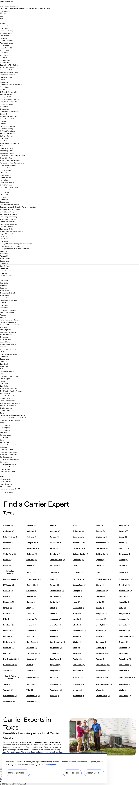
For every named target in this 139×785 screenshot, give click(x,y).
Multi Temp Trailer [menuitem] (6, 150)
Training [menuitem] (3, 369)
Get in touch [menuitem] (4, 236)
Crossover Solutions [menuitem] (7, 70)
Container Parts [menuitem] (5, 175)
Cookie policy (50, 764)
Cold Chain (4, 141)
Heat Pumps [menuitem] (4, 35)
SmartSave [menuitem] (4, 337)
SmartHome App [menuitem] (6, 334)
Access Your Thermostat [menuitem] (8, 349)
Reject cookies (72, 772)
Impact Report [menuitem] (5, 447)
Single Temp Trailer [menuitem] (7, 148)
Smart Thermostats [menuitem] (7, 67)
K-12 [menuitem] (1, 278)
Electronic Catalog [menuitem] (6, 128)
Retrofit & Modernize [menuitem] (7, 221)
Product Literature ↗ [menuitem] (7, 398)
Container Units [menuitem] (5, 168)
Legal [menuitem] (2, 373)
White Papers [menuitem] (4, 366)
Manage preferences (18, 772)
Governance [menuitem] (4, 462)
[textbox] (34, 749)
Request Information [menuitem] (7, 234)
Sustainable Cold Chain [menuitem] (8, 452)
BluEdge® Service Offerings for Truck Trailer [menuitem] (16, 243)
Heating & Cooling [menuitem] (6, 31)
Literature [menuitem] (3, 361)
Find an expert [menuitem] (5, 378)
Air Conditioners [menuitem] (5, 33)
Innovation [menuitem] (3, 432)
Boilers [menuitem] (2, 79)
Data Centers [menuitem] (4, 266)
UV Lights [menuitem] (3, 57)
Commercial (4, 84)
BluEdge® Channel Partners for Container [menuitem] (14, 248)
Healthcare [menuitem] (4, 268)
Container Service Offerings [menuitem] (10, 246)
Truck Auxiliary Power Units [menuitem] (10, 160)
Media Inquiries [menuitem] (5, 486)
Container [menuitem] (3, 288)
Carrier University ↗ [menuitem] (7, 371)
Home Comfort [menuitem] (5, 258)
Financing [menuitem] (3, 317)
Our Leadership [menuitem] (5, 435)
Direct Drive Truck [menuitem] (6, 158)
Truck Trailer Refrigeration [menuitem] (9, 143)
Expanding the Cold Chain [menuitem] (9, 300)
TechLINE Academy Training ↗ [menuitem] (11, 403)
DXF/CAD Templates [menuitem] (7, 131)
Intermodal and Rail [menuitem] (7, 153)
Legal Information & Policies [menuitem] (10, 376)
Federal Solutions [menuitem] (6, 275)
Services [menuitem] (3, 197)
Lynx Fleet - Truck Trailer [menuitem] (9, 187)
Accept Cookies (93, 772)
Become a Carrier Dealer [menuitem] (8, 354)
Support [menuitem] (3, 302)
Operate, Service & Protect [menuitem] (9, 204)
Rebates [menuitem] (3, 315)
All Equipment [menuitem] (5, 87)
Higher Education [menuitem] (6, 271)
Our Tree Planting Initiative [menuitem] (9, 459)
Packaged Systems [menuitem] (7, 43)
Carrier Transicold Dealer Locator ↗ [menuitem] (12, 415)
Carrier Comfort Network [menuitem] (8, 119)
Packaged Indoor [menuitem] (6, 94)
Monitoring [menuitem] (4, 180)
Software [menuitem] (3, 123)
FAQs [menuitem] (2, 351)
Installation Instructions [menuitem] (8, 396)
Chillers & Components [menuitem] (8, 92)
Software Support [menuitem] (6, 136)
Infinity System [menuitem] (5, 329)
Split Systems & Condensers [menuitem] (10, 99)
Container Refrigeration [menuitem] (8, 165)
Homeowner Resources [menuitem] (8, 310)
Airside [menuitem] (2, 89)
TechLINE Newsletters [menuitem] (8, 405)
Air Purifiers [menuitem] (4, 50)
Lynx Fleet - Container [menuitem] (8, 190)
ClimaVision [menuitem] (4, 114)
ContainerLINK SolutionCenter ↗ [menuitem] (11, 420)
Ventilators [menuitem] (4, 55)
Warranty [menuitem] (3, 347)
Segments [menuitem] (3, 285)
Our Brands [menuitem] (4, 437)
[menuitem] (4, 26)
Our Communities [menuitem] (6, 457)
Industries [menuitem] (3, 251)
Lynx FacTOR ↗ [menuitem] (5, 192)
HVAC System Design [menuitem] (7, 126)
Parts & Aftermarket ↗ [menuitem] (8, 104)
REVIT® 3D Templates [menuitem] (8, 133)
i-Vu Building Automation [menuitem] (9, 116)
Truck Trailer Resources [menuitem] (8, 388)
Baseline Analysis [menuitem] (6, 229)
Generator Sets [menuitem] (5, 170)
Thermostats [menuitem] (4, 109)
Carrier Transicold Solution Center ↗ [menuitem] (13, 418)
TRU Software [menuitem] (5, 393)
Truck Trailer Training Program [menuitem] (11, 391)
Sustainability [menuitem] (5, 298)
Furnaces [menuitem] (3, 38)
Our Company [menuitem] (5, 430)
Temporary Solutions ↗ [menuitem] (8, 219)
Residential (4, 28)
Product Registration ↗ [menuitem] (8, 344)
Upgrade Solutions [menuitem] (6, 226)
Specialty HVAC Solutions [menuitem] (9, 65)
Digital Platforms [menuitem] (6, 185)
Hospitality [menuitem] (4, 273)
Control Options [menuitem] (5, 177)
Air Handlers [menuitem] (4, 45)
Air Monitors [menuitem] (4, 62)
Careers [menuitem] (2, 440)
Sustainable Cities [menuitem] (6, 449)
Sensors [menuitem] (3, 121)
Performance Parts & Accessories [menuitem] (12, 163)
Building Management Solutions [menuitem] (11, 231)
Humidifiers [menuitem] (4, 53)
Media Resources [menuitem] (6, 484)
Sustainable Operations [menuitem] (8, 454)
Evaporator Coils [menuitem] (6, 77)
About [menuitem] (2, 422)
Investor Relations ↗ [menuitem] (7, 467)
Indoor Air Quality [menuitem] (6, 48)
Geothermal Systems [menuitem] (7, 75)
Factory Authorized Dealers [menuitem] (9, 320)
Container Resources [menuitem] (7, 400)
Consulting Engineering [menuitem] (8, 217)
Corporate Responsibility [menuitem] (8, 445)
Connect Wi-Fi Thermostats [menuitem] (9, 111)
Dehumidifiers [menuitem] (5, 60)
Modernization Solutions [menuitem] (8, 224)
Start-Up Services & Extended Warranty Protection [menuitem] (18, 207)
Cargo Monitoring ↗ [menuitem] (7, 182)
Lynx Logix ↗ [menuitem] (4, 194)
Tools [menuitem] (2, 413)
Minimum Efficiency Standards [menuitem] (11, 325)
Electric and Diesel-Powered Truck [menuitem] (12, 155)
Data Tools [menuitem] (4, 172)
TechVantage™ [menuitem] (5, 442)
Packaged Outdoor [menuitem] (6, 97)
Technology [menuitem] (4, 327)
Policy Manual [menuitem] (5, 469)
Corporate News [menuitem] (5, 479)
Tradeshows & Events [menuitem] (8, 293)
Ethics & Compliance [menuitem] (7, 471)
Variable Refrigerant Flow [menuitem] (9, 72)
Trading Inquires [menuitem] (6, 408)
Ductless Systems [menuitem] (6, 40)
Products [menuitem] (3, 23)
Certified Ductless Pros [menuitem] (8, 322)
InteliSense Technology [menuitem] (8, 332)
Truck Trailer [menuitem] (4, 290)
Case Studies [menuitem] (4, 364)
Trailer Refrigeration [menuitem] (7, 146)
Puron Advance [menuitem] (5, 339)
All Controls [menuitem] (4, 106)
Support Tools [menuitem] (5, 342)
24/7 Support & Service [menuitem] (8, 214)
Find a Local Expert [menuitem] (7, 312)
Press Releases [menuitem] (5, 481)
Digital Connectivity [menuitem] (7, 212)
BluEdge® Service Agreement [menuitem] (10, 209)
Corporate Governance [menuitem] (8, 464)
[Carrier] (69, 14)
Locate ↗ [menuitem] (3, 381)
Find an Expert (5, 489)
